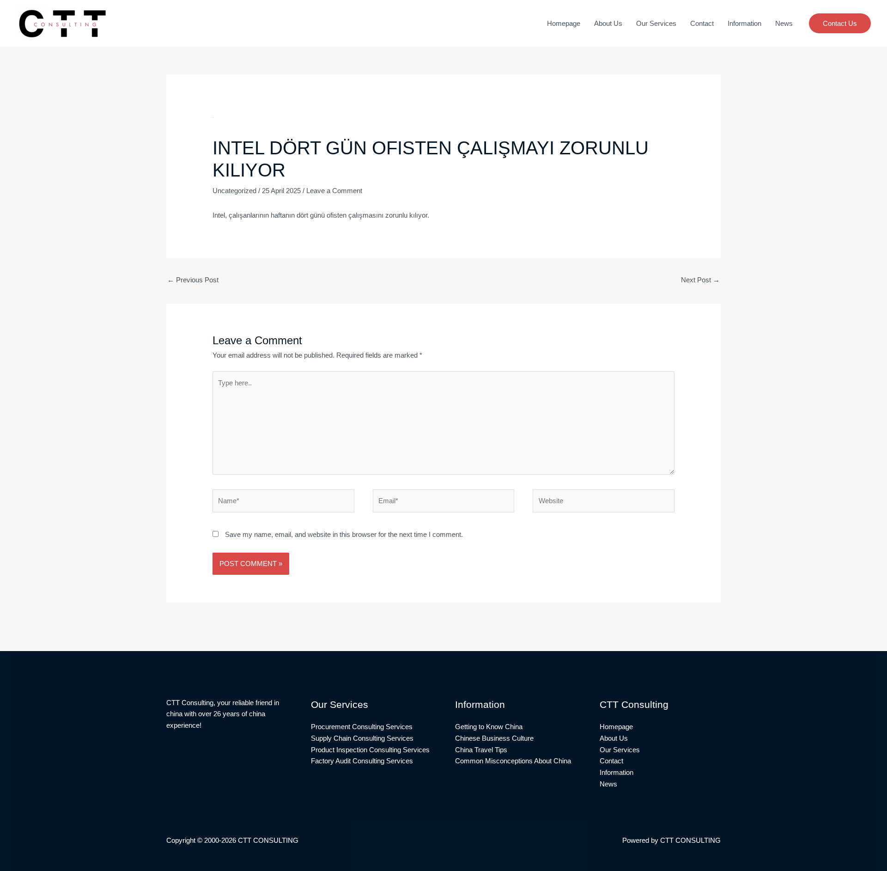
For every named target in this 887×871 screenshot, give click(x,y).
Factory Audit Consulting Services (362, 761)
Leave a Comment (334, 191)
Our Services (656, 23)
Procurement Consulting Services (362, 727)
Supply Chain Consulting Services (362, 738)
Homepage (563, 23)
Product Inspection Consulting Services (370, 750)
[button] (840, 23)
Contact (702, 23)
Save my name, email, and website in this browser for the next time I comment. (344, 534)
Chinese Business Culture (494, 738)
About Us (608, 23)
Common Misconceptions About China (513, 761)
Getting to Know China (488, 727)
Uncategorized (234, 191)
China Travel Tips (481, 750)
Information (744, 23)
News (784, 23)
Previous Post (193, 280)
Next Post (700, 280)
